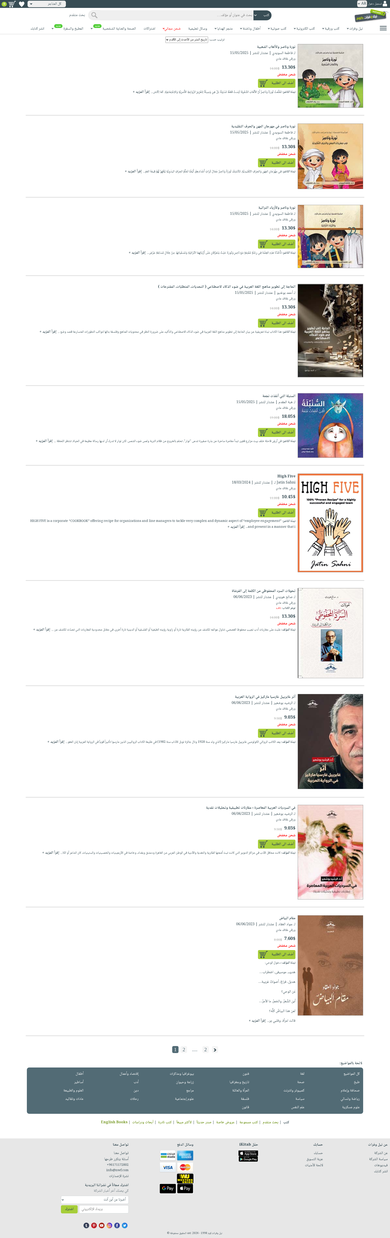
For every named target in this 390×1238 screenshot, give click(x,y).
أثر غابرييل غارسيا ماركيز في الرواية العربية (265, 697)
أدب (136, 1082)
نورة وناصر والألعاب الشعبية (276, 47)
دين (136, 1091)
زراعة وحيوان (185, 1082)
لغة (302, 1074)
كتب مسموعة (248, 1122)
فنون (246, 1074)
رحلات (134, 1099)
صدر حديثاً (204, 1122)
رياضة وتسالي (350, 1099)
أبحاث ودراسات (142, 1122)
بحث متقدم (271, 1122)
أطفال (80, 1074)
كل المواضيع (352, 1074)
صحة (300, 1082)
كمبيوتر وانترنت (293, 1091)
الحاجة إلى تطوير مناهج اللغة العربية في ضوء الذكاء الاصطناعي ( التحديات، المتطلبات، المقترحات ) (226, 287)
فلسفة (245, 1099)
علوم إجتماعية (184, 1099)
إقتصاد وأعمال (129, 1074)
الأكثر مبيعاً (184, 1122)
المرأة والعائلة (240, 1091)
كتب (286, 1122)
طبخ (357, 1082)
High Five (286, 477)
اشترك (69, 1209)
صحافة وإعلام (350, 1091)
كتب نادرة (165, 1122)
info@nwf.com (117, 1170)
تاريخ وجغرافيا (239, 1082)
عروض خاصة (225, 1122)
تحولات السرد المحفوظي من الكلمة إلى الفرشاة (263, 591)
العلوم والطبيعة (73, 1091)
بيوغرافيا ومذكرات (182, 1074)
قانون (245, 1107)
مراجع (190, 1091)
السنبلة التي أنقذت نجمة (278, 396)
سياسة (299, 1099)
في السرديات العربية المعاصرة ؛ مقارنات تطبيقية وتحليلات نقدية (250, 808)
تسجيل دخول (375, 4)
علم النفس (297, 1107)
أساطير (79, 1082)
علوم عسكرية (351, 1107)
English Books (114, 1122)
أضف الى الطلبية (283, 83)
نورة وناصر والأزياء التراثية (276, 208)
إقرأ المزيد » (141, 92)
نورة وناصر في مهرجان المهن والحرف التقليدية (263, 127)
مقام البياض (287, 918)
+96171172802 (118, 1165)
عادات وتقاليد (74, 1099)
